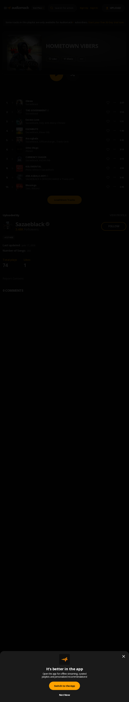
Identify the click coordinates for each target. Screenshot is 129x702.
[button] (64, 351)
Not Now (64, 694)
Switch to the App (64, 685)
